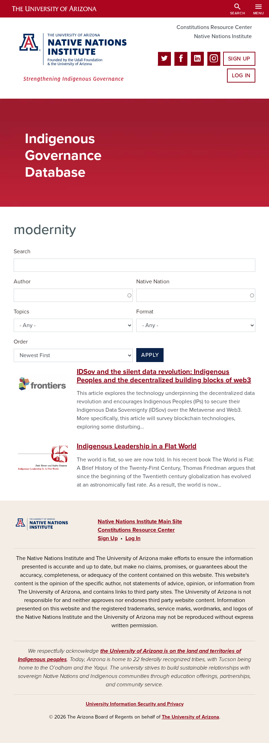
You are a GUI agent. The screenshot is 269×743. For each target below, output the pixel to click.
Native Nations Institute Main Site (140, 521)
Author (22, 281)
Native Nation (153, 281)
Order (21, 341)
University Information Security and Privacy (135, 704)
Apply (150, 355)
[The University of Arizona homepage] (60, 8)
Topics (21, 311)
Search (22, 251)
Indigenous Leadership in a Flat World (136, 446)
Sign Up (239, 58)
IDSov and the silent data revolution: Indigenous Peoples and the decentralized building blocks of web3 (164, 376)
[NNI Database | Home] (71, 58)
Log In (241, 75)
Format (144, 311)
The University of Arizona (190, 717)
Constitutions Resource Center (214, 27)
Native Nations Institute (223, 36)
